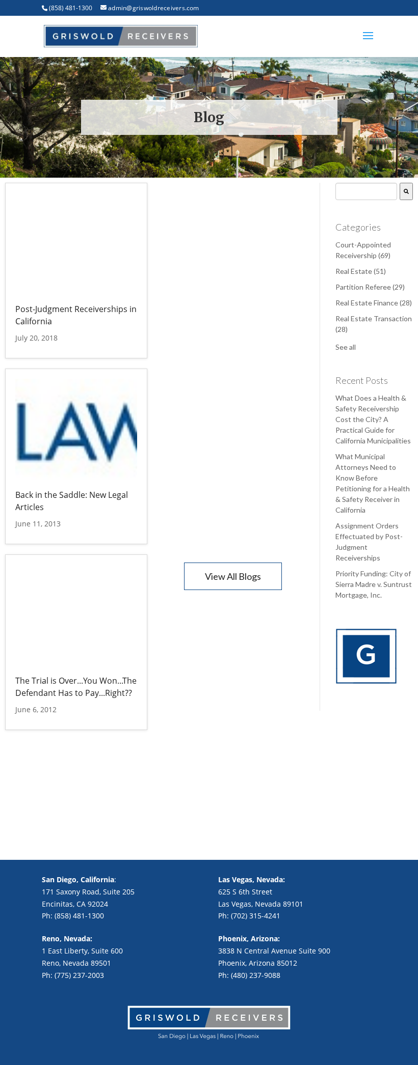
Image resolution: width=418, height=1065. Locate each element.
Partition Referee (370, 287)
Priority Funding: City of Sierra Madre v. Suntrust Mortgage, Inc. (373, 584)
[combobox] (366, 191)
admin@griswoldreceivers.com (153, 8)
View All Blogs (233, 576)
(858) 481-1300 (70, 8)
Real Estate (360, 271)
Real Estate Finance (373, 302)
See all (345, 347)
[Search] (406, 191)
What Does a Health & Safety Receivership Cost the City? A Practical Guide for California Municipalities (373, 419)
